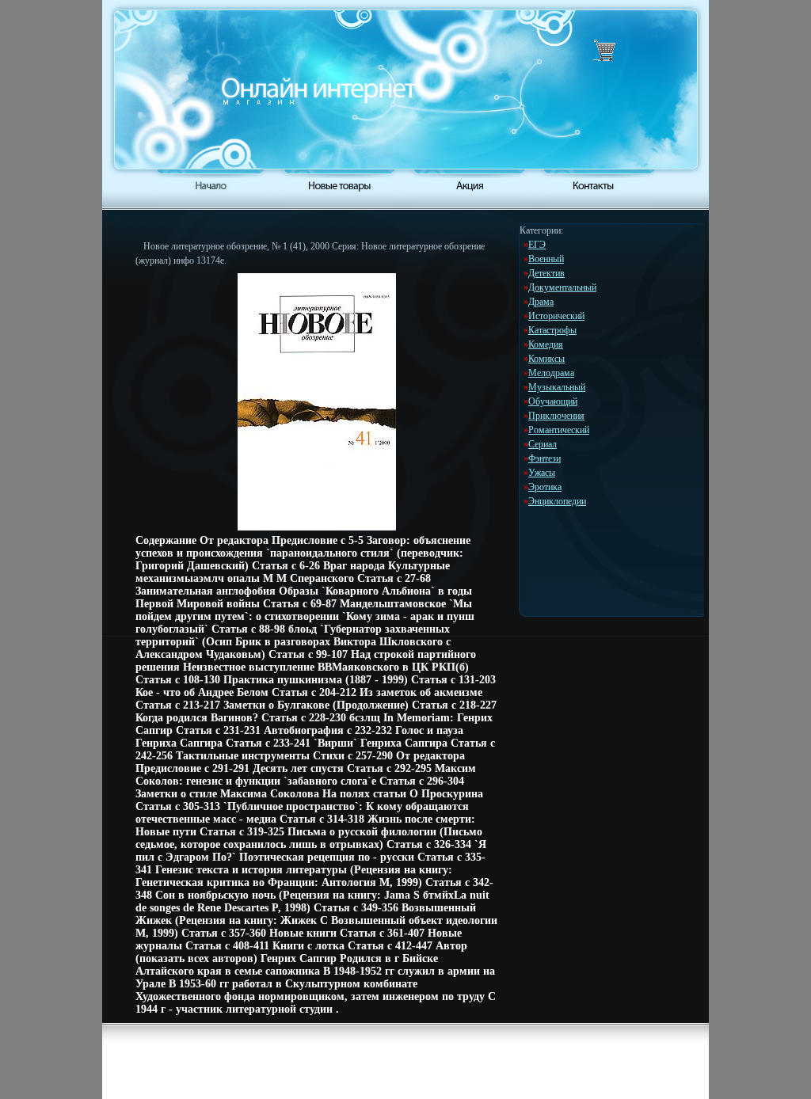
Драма (541, 301)
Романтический (558, 429)
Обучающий (552, 401)
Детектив (546, 273)
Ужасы (541, 472)
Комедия (545, 344)
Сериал (542, 444)
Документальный (562, 287)
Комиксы (546, 358)
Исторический (556, 315)
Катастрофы (552, 330)
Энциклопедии (557, 501)
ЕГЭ (537, 244)
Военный (546, 258)
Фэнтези (544, 458)
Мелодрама (551, 372)
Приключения (556, 415)
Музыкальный (556, 387)
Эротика (545, 486)
